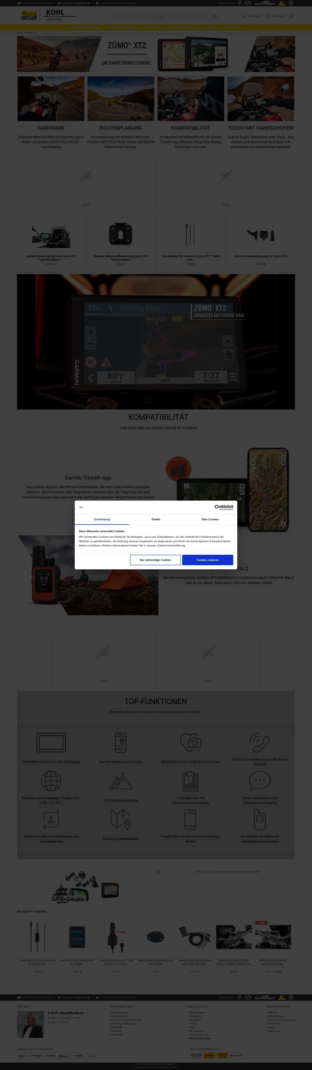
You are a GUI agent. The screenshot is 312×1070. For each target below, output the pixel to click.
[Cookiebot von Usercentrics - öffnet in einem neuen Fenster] (217, 507)
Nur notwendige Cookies (155, 559)
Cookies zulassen (208, 559)
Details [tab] (156, 519)
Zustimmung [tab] (102, 519)
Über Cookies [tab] (210, 519)
